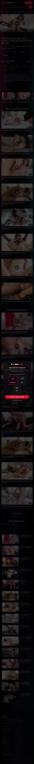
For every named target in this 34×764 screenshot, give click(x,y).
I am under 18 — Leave (17, 400)
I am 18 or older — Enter (17, 397)
